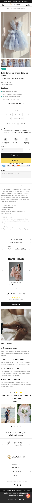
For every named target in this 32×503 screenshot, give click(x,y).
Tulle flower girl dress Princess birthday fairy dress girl (16, 282)
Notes (3, 170)
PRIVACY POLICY (11, 499)
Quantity (3, 146)
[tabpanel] (16, 275)
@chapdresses (16, 435)
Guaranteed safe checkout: (16, 163)
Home (8, 8)
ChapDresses (16, 4)
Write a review (16, 304)
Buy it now (16, 160)
